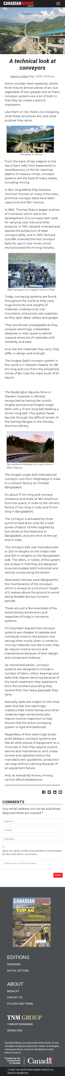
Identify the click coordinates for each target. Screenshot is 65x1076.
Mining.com (14, 1030)
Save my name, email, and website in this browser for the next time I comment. (32, 852)
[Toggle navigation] (58, 3)
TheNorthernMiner (20, 1024)
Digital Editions (18, 970)
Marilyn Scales (19, 76)
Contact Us (14, 997)
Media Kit (13, 991)
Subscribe (13, 964)
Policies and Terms (20, 1003)
